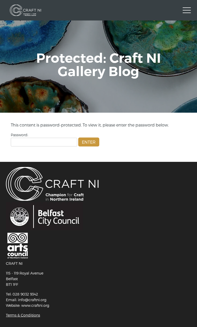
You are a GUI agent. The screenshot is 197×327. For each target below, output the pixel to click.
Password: (19, 135)
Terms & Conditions (23, 315)
